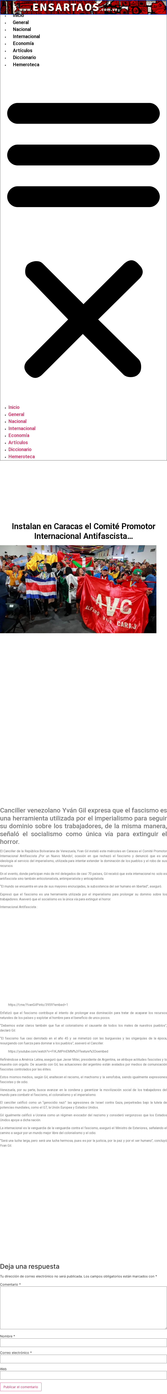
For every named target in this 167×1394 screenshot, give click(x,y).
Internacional (26, 36)
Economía (23, 43)
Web (3, 1369)
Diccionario (24, 57)
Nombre (7, 1336)
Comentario (10, 1284)
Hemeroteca (26, 64)
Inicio (18, 15)
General (21, 22)
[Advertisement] (83, 491)
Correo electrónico (16, 1352)
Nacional (22, 29)
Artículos (22, 50)
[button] (83, 236)
